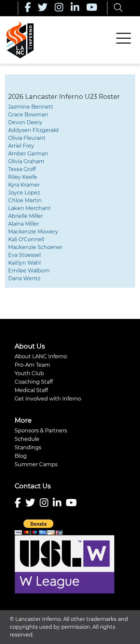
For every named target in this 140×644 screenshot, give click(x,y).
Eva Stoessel (24, 255)
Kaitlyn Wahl (24, 263)
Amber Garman (28, 154)
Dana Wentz (24, 278)
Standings (28, 447)
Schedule (27, 439)
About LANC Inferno (41, 356)
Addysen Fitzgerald (33, 130)
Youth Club (29, 373)
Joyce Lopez (24, 193)
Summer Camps (36, 464)
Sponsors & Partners (41, 430)
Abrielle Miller (25, 216)
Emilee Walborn (29, 271)
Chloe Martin (25, 200)
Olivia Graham (26, 161)
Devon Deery (25, 122)
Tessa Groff (22, 169)
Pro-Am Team (32, 365)
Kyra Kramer (24, 185)
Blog (21, 456)
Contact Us (33, 486)
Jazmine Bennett (30, 107)
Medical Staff (31, 390)
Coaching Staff (34, 382)
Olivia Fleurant (27, 138)
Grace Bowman (28, 115)
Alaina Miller (23, 224)
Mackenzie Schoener (35, 247)
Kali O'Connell (26, 239)
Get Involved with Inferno (48, 399)
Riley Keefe (22, 177)
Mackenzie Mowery (33, 232)
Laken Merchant (29, 208)
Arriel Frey (21, 146)
